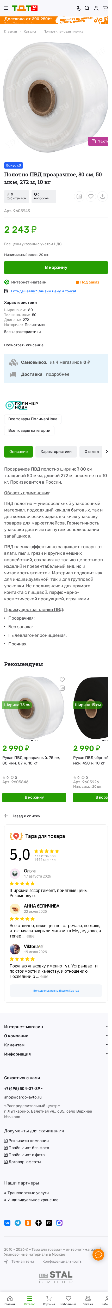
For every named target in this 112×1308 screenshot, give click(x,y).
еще (31, 936)
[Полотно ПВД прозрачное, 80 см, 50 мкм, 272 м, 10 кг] (56, 97)
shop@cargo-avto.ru (23, 1097)
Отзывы (92, 451)
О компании (16, 1035)
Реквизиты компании (28, 1140)
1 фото (103, 141)
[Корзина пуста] (105, 8)
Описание (18, 451)
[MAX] (59, 1223)
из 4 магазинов (66, 362)
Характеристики (56, 451)
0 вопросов (41, 196)
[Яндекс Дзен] (38, 1223)
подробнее (58, 374)
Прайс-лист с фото (26, 1154)
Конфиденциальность (62, 1261)
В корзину (56, 267)
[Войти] (96, 8)
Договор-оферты (24, 1161)
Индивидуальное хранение (32, 1200)
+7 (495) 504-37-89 (22, 1088)
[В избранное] (91, 196)
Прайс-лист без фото (28, 1147)
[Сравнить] (79, 196)
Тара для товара (45, 836)
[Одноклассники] (28, 1223)
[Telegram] (18, 1223)
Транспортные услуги (28, 1192)
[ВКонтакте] (7, 1223)
